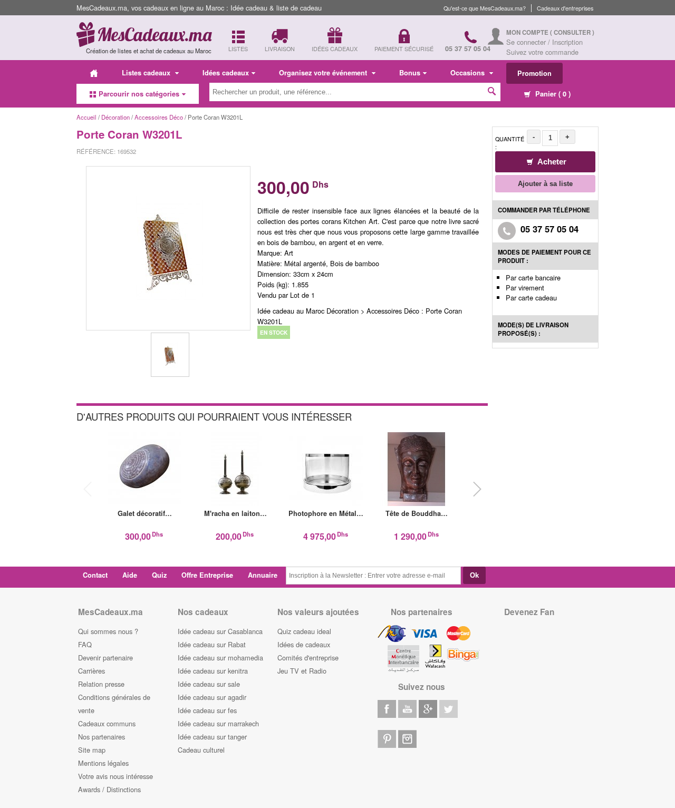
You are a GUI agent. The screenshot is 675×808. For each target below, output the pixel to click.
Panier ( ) (552, 94)
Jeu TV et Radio (301, 671)
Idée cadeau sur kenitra (213, 671)
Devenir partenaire (105, 658)
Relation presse (101, 684)
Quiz (159, 575)
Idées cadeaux (225, 72)
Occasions (468, 72)
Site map (91, 750)
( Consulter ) (572, 32)
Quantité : (509, 143)
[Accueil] (93, 73)
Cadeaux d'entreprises (565, 8)
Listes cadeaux (147, 72)
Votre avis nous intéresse (115, 776)
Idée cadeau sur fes (207, 710)
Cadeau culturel (201, 750)
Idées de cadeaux (303, 644)
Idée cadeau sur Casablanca (220, 631)
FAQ (85, 644)
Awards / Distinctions (109, 789)
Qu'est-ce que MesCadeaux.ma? (484, 8)
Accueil (86, 117)
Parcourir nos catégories (139, 94)
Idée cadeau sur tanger (212, 737)
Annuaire (262, 575)
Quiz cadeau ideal (304, 631)
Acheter (551, 161)
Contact (95, 575)
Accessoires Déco (158, 117)
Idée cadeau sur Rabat (212, 644)
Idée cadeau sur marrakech (218, 723)
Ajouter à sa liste (545, 184)
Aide (129, 575)
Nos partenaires (101, 737)
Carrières (91, 671)
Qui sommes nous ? (108, 631)
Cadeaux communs (107, 723)
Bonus (409, 72)
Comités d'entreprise (308, 658)
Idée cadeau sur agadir (212, 697)
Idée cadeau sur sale (209, 684)
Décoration (116, 117)
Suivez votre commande (542, 52)
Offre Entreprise (207, 575)
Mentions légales (103, 763)
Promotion (534, 73)
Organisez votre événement (324, 72)
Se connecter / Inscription (544, 42)
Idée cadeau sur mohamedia (220, 658)
